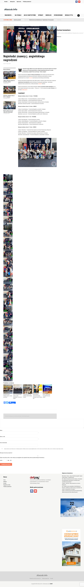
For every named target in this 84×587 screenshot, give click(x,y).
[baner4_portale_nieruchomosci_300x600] (71, 547)
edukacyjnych (24, 89)
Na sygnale (18, 15)
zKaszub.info (42, 575)
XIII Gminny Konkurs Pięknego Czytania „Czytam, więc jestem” (7, 396)
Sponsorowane (58, 15)
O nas (4, 479)
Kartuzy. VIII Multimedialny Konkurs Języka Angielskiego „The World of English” (17, 396)
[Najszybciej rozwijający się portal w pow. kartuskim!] (10, 9)
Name (1, 430)
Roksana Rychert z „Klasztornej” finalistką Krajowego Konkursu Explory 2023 (37, 396)
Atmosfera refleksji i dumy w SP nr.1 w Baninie (9, 96)
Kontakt (5, 1)
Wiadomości (8, 15)
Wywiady (40, 15)
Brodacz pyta (69, 15)
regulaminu (21, 448)
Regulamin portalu (6, 484)
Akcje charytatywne (30, 15)
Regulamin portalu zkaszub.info (35, 578)
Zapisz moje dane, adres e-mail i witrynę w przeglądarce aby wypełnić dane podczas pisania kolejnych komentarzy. (22, 457)
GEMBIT (51, 583)
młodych (40, 83)
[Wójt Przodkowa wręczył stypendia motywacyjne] (9, 105)
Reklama (5, 481)
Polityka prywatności (27, 1)
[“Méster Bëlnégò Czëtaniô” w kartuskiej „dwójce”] (9, 75)
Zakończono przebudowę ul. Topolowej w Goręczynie (28, 19)
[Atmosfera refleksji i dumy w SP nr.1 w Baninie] (9, 90)
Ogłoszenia (19, 1)
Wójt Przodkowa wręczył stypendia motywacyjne (8, 111)
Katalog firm (12, 1)
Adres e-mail (2, 436)
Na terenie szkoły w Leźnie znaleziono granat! (59, 19)
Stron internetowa (3, 442)
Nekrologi (48, 15)
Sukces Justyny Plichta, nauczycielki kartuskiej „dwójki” (46, 396)
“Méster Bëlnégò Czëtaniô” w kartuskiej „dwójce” (9, 81)
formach (30, 77)
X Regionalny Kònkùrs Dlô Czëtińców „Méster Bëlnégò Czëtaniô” (27, 396)
